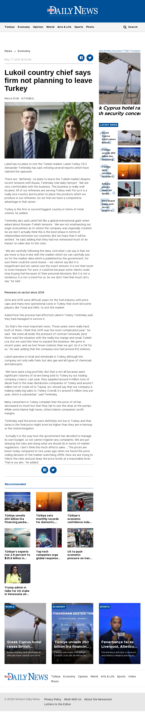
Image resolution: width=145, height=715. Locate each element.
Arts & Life (64, 27)
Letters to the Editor (57, 704)
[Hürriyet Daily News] (72, 11)
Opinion (38, 27)
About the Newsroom (98, 699)
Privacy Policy (52, 699)
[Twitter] (89, 57)
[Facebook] (81, 57)
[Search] (124, 27)
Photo (90, 27)
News (8, 51)
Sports (78, 27)
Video (132, 676)
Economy (24, 27)
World (50, 27)
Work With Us (72, 699)
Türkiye (10, 27)
